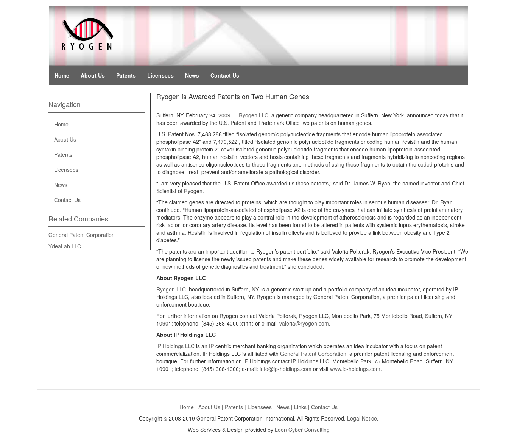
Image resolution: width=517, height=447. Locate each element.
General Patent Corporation (81, 234)
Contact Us (224, 75)
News (192, 75)
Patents (126, 75)
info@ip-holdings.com (285, 368)
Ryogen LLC (253, 115)
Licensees (160, 75)
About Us (93, 75)
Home (62, 75)
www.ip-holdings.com (355, 368)
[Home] (86, 32)
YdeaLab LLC (64, 246)
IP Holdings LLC (175, 346)
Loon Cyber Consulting (302, 429)
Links (300, 407)
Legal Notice (362, 418)
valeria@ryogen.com (304, 323)
